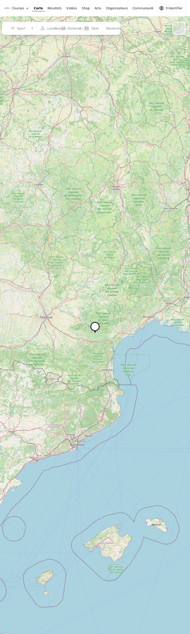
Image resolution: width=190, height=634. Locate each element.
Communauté (143, 8)
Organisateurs (117, 8)
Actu (98, 8)
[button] (95, 327)
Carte (38, 8)
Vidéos (71, 8)
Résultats (55, 8)
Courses (18, 8)
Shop (86, 8)
